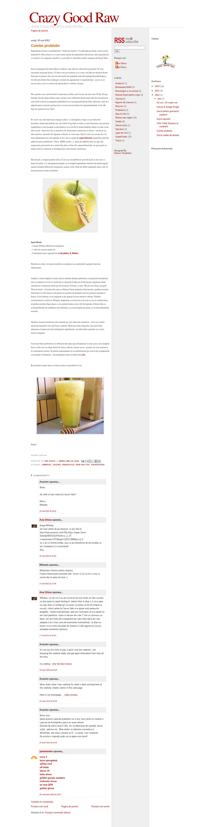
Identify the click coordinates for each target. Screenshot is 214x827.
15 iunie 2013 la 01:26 (48, 670)
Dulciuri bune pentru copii (127, 95)
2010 (157, 86)
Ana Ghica (45, 519)
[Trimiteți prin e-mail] (86, 461)
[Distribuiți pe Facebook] (96, 461)
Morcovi (119, 106)
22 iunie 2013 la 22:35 (48, 743)
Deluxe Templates (123, 153)
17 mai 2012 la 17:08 (47, 584)
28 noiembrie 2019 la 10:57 (50, 795)
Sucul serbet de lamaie (168, 135)
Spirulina (119, 129)
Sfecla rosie (121, 125)
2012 (157, 95)
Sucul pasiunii (163, 119)
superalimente (85, 137)
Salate (118, 121)
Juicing (57, 465)
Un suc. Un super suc (167, 102)
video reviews (71, 695)
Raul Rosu (121, 67)
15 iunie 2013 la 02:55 (48, 701)
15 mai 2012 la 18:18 (47, 511)
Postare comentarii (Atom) (57, 812)
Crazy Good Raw (74, 16)
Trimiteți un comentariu (42, 802)
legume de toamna (124, 102)
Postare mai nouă (39, 806)
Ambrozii (46, 465)
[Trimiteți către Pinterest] (99, 461)
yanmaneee (46, 751)
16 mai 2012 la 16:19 (47, 556)
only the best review (62, 664)
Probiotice (68, 465)
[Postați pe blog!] (89, 461)
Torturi (118, 140)
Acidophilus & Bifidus (68, 253)
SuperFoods (98, 465)
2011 (157, 90)
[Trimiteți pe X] (93, 461)
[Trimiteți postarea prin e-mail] (82, 461)
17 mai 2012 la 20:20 (47, 635)
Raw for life (83, 465)
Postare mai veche (100, 806)
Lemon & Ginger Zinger (168, 107)
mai (159, 98)
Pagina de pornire (39, 30)
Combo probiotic (164, 131)
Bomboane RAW (123, 87)
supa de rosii (121, 133)
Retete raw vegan (123, 117)
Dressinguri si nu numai (126, 91)
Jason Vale (103, 57)
